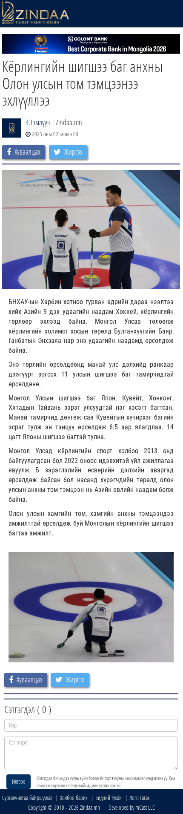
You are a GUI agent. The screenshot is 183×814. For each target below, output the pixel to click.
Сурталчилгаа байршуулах (27, 798)
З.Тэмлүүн (38, 122)
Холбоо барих (74, 798)
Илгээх (18, 781)
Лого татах (139, 798)
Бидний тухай (108, 798)
